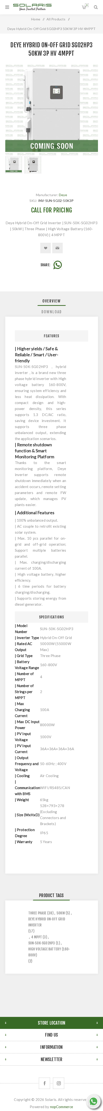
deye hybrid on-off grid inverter (46, 922)
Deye (63, 195)
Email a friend (57, 248)
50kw (61, 913)
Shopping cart (86, 5)
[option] (13, 170)
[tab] (51, 301)
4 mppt (36, 937)
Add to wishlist (45, 248)
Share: (45, 265)
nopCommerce (61, 1107)
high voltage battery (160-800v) (49, 952)
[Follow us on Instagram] (58, 1083)
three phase (37, 913)
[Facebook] (44, 1083)
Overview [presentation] (51, 301)
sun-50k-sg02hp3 (41, 943)
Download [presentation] (51, 311)
